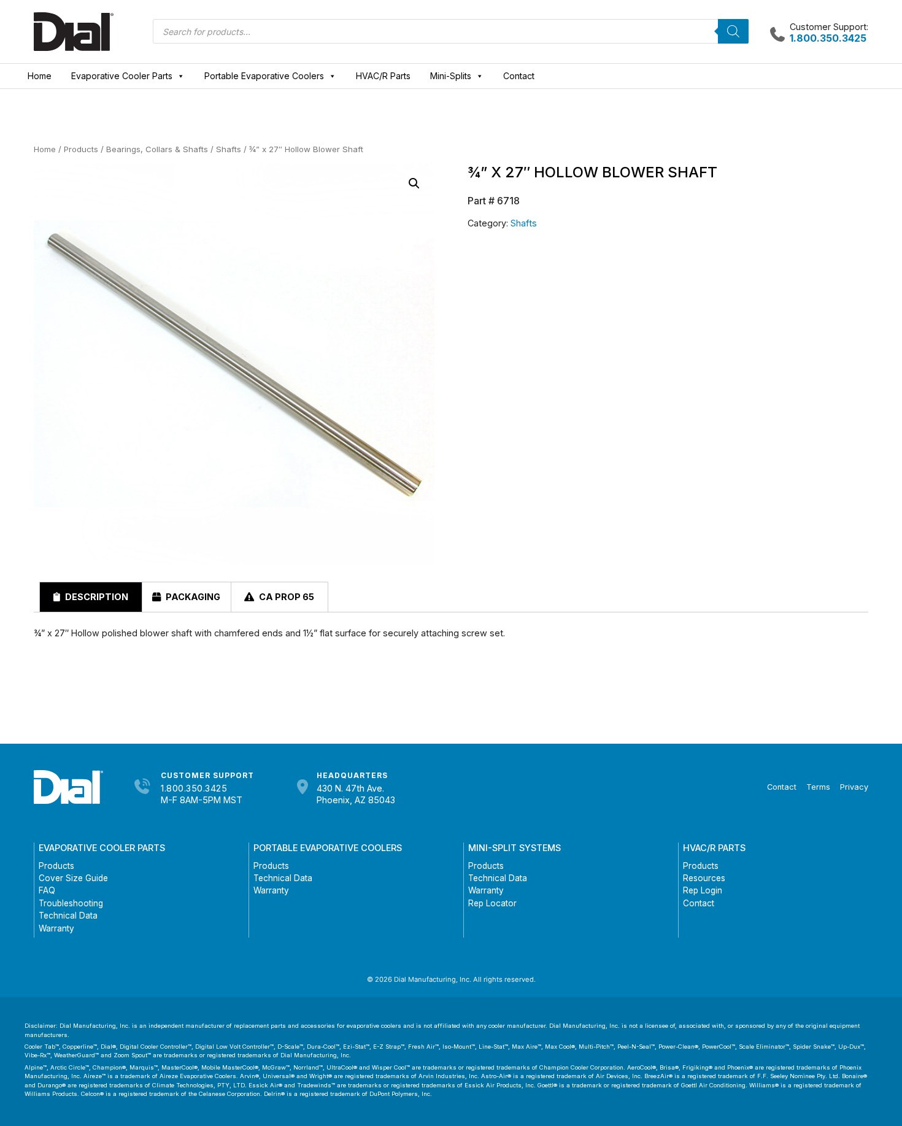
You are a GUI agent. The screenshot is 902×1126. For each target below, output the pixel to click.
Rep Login (702, 890)
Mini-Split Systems (514, 848)
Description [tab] (95, 597)
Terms (818, 787)
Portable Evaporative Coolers (264, 76)
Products (81, 149)
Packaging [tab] (192, 597)
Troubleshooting (71, 903)
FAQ (47, 890)
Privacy (854, 787)
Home (40, 76)
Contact (518, 76)
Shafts (228, 149)
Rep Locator (492, 903)
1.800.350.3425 (194, 788)
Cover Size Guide (73, 878)
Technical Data (68, 915)
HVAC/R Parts (383, 76)
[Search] (733, 31)
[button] (414, 183)
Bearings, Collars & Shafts (157, 149)
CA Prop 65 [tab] (285, 597)
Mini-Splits (450, 76)
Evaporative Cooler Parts (121, 76)
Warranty (56, 928)
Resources (704, 878)
